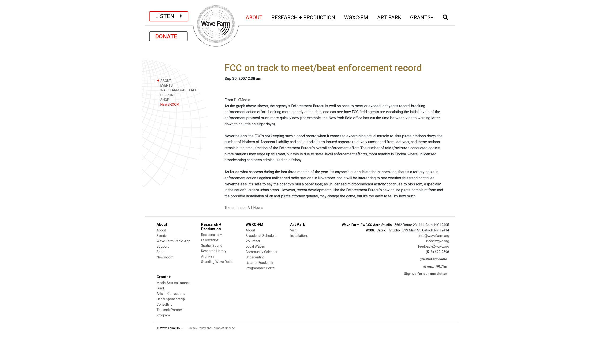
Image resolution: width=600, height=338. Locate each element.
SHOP (164, 100)
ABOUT (254, 17)
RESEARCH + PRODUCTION (303, 17)
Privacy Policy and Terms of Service (211, 328)
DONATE (168, 36)
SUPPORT (167, 95)
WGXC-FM (356, 17)
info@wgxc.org (437, 241)
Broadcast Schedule (261, 236)
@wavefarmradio (433, 259)
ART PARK (389, 17)
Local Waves (255, 247)
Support (163, 247)
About (161, 230)
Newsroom (165, 257)
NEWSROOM (169, 105)
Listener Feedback (259, 263)
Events (162, 236)
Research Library (213, 251)
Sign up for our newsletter (425, 274)
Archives (207, 256)
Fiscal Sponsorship (171, 299)
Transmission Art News (244, 207)
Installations (299, 236)
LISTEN (167, 16)
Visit (293, 230)
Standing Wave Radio (217, 262)
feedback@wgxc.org (433, 247)
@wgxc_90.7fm (435, 267)
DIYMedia (242, 100)
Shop (161, 252)
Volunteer (253, 241)
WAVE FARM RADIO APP (178, 90)
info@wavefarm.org (434, 236)
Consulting (164, 305)
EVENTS (166, 86)
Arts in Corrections (171, 294)
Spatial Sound (211, 246)
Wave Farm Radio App (173, 241)
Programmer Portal (260, 268)
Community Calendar (262, 252)
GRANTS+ (422, 17)
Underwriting (255, 257)
